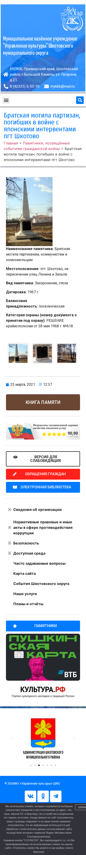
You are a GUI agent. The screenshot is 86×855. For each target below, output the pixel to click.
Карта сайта (24, 573)
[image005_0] (66, 353)
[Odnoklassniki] (43, 796)
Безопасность (26, 543)
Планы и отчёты (28, 604)
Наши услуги (25, 593)
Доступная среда (29, 553)
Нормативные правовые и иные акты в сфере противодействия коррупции (42, 527)
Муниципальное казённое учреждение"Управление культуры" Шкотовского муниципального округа (40, 46)
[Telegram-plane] (55, 796)
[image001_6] (18, 353)
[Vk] (30, 796)
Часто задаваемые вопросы (39, 563)
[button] (6, 100)
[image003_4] (42, 353)
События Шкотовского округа (41, 583)
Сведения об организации (37, 509)
